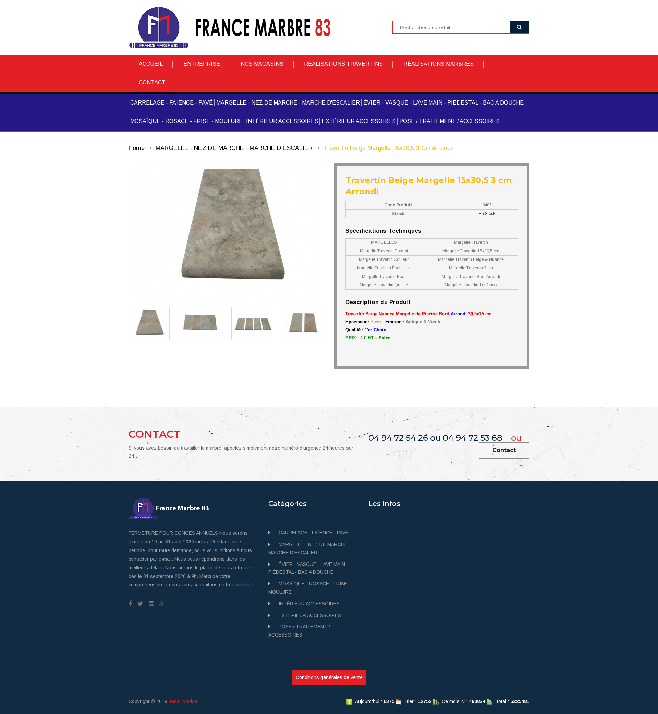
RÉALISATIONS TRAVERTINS (343, 64)
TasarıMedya (183, 701)
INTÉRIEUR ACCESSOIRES (282, 121)
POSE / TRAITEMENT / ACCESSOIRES (449, 121)
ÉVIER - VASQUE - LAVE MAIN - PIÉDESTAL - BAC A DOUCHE (443, 103)
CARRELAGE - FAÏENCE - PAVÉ (171, 103)
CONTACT (152, 82)
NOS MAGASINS (262, 64)
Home (137, 148)
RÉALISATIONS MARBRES (438, 64)
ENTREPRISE (201, 64)
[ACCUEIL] (235, 27)
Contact (504, 450)
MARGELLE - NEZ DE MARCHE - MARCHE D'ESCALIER (288, 103)
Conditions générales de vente (329, 677)
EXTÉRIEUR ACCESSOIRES (359, 121)
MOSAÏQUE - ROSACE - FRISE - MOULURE (186, 121)
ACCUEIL (151, 64)
